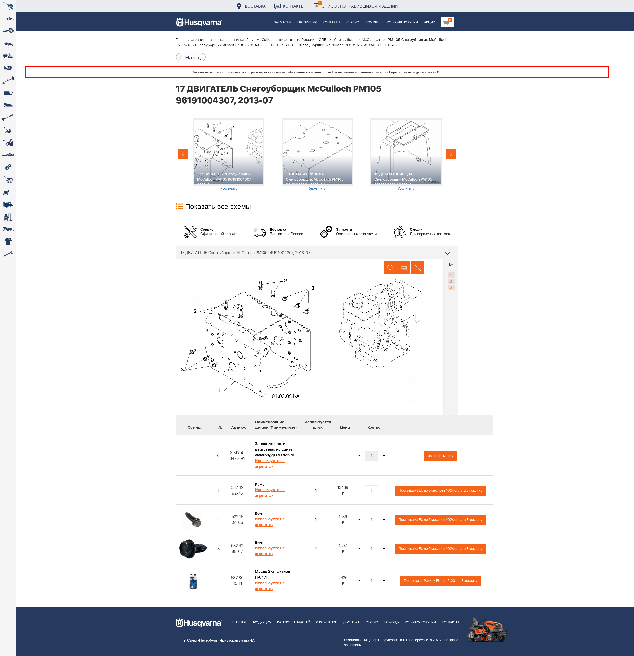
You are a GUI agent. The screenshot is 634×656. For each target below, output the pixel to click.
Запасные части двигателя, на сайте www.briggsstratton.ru (274, 449)
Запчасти (282, 22)
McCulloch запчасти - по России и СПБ (291, 39)
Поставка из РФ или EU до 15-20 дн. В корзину (440, 580)
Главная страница (192, 39)
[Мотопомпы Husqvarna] (8, 204)
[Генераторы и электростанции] (8, 179)
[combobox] (317, 252)
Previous (183, 154)
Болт (259, 513)
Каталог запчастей (232, 39)
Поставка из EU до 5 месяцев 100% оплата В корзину (440, 490)
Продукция (307, 22)
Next (451, 154)
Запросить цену (440, 455)
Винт (259, 543)
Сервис (352, 22)
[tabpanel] (228, 154)
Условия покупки (402, 22)
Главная (239, 622)
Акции (429, 22)
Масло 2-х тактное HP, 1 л (272, 574)
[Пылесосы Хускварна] (8, 217)
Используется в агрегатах (270, 464)
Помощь (372, 22)
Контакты (293, 6)
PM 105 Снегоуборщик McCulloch (418, 39)
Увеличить (228, 188)
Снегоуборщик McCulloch (357, 39)
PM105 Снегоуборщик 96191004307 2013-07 (223, 45)
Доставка (255, 6)
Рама (260, 484)
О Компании (326, 622)
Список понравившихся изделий (358, 5)
